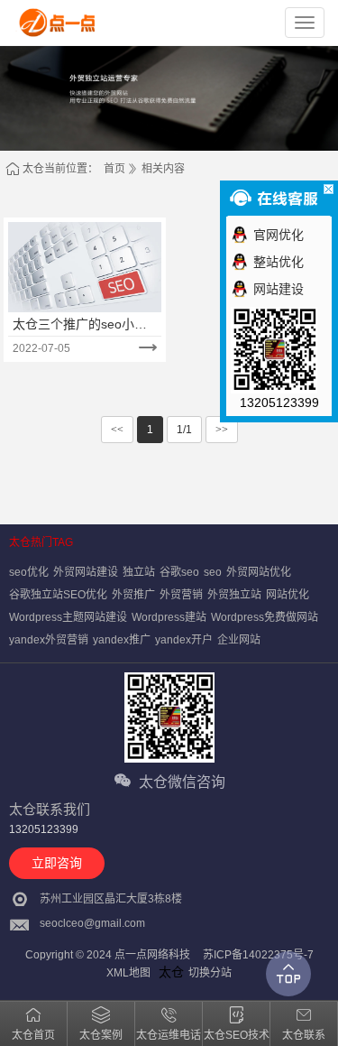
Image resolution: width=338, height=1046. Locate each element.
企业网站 (238, 640)
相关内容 (163, 168)
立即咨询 (57, 863)
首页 (114, 168)
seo (213, 572)
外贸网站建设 (85, 572)
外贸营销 (181, 594)
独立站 (139, 572)
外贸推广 (133, 594)
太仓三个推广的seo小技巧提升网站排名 (80, 325)
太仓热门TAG (41, 542)
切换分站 (210, 973)
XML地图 (128, 973)
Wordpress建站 (169, 617)
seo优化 (29, 572)
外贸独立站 (234, 594)
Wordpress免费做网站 (264, 617)
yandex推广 (122, 640)
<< (117, 429)
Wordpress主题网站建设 (68, 617)
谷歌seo (179, 572)
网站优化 (287, 594)
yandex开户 (184, 640)
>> (221, 429)
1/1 (184, 429)
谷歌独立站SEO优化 (58, 594)
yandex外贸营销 (48, 640)
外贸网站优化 (258, 572)
